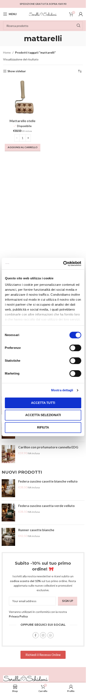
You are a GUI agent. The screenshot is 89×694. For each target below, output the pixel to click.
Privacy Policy (18, 616)
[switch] (75, 348)
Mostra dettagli (62, 390)
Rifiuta (43, 427)
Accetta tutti (43, 403)
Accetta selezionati (43, 415)
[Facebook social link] (35, 635)
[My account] (81, 14)
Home (7, 52)
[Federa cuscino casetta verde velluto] (8, 513)
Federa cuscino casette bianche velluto (48, 481)
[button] (22, 147)
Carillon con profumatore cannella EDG (48, 447)
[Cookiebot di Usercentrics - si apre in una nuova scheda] (63, 263)
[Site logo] (43, 14)
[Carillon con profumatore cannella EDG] (8, 454)
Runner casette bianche (36, 530)
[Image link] (26, 678)
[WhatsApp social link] (50, 635)
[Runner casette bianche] (8, 537)
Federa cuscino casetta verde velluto (46, 506)
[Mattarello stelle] (22, 97)
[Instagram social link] (43, 635)
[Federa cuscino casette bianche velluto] (8, 488)
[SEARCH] (78, 25)
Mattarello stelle (22, 121)
